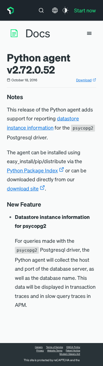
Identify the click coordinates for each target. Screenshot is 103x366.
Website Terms (54, 350)
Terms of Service (54, 347)
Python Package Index (32, 170)
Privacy (40, 350)
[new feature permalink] (44, 204)
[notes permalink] (26, 96)
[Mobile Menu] (89, 33)
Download (84, 80)
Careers (39, 347)
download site (23, 188)
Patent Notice (73, 350)
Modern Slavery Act (70, 353)
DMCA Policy (73, 347)
